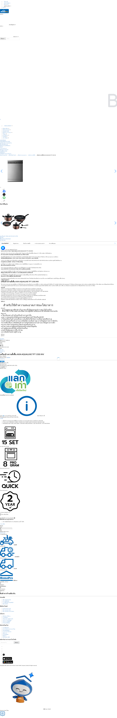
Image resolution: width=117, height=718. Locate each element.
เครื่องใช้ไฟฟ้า (3, 140)
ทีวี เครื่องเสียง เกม (4, 144)
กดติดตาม (8, 340)
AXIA (1, 352)
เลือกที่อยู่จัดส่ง (12, 24)
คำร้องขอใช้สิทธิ (6, 622)
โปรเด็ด (4, 136)
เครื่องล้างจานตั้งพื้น (31, 155)
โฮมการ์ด (6, 1)
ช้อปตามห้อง (5, 128)
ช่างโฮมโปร (5, 135)
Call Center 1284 (6, 637)
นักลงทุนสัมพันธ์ (6, 630)
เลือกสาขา (15, 36)
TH (3, 7)
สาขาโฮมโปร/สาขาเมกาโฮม (9, 629)
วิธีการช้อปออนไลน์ (7, 599)
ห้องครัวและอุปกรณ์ (4, 149)
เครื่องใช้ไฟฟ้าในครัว (12, 155)
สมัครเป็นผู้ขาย (7, 3)
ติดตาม (16, 642)
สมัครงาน (5, 633)
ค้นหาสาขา (6, 4)
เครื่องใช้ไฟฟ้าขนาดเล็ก (5, 141)
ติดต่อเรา (4, 635)
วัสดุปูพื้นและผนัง (3, 151)
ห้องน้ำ (1, 147)
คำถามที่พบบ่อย (6, 601)
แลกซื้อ (1, 418)
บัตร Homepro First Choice (8, 611)
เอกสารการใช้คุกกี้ (6, 621)
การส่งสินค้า (5, 617)
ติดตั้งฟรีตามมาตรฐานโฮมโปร (12, 520)
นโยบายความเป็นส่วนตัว (8, 618)
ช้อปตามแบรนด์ (6, 129)
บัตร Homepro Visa (7, 610)
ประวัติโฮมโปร (6, 627)
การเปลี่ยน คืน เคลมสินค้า (8, 602)
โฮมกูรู (4, 133)
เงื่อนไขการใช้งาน (6, 616)
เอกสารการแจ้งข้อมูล (7, 620)
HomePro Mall (6, 131)
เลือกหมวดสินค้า (7, 125)
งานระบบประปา (3, 148)
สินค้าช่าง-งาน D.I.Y (7, 132)
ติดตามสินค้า (5, 603)
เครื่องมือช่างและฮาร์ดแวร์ (5, 153)
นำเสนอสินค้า (6, 634)
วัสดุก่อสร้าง (2, 152)
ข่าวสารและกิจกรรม (7, 631)
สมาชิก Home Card (7, 608)
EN (5, 7)
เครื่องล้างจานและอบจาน (22, 155)
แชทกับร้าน (2, 351)
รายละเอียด (2, 524)
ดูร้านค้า (2, 349)
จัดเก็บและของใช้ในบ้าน (5, 145)
